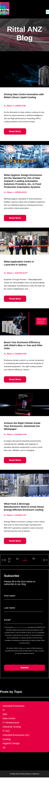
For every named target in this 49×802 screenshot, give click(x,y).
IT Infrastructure (11, 722)
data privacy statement (20, 627)
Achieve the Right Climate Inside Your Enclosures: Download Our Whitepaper (22, 426)
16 (33, 558)
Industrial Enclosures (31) (16, 735)
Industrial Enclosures (13, 706)
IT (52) (6, 731)
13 (9, 558)
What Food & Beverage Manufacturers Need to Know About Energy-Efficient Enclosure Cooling (24, 507)
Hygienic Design (11, 743)
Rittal (9, 106)
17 (9, 561)
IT (4, 710)
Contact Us (35, 774)
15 (25, 558)
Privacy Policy (25, 774)
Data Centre (9, 718)
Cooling (7, 739)
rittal (5, 714)
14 (17, 558)
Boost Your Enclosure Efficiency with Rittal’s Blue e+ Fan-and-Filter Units (23, 345)
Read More (15, 131)
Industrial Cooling (12, 726)
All (4, 747)
